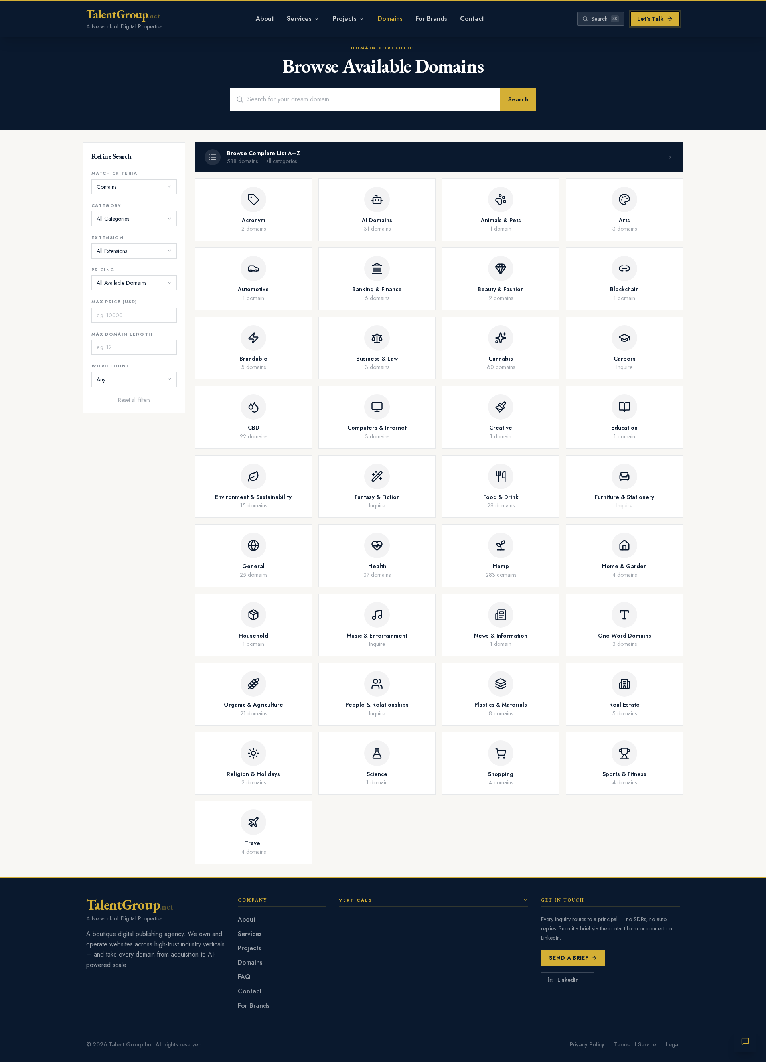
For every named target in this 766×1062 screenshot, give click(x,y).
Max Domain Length (121, 333)
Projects (344, 18)
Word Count (110, 366)
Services (299, 18)
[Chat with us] (745, 1041)
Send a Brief (568, 958)
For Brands (431, 18)
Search (518, 99)
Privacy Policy (587, 1044)
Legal (673, 1044)
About (265, 18)
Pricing (103, 269)
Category (106, 205)
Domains (390, 18)
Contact (472, 18)
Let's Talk (650, 19)
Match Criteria (114, 173)
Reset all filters (134, 399)
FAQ (244, 976)
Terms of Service (635, 1044)
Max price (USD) (114, 301)
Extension (107, 237)
